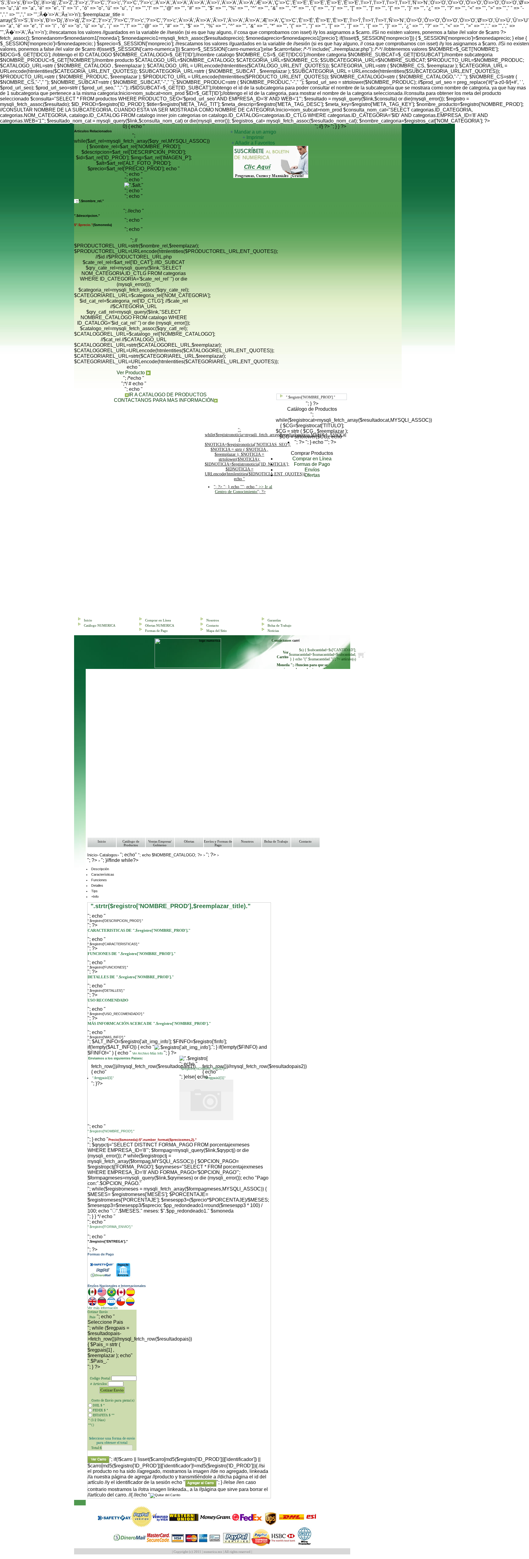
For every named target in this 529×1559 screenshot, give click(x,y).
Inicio (88, 620)
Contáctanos (282, 640)
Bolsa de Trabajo (279, 625)
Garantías (274, 620)
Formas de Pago (312, 464)
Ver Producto (131, 372)
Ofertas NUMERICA (159, 625)
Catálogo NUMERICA (99, 625)
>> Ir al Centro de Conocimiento (243, 489)
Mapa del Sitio (216, 630)
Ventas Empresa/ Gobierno (159, 843)
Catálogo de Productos (130, 843)
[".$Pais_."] (112, 1361)
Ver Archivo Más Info (147, 1053)
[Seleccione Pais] (112, 1322)
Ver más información (103, 1308)
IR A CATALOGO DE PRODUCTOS (168, 394)
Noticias (273, 630)
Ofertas (312, 475)
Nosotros (212, 620)
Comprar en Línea (312, 458)
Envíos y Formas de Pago (218, 843)
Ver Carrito (282, 654)
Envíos (312, 469)
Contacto (212, 625)
